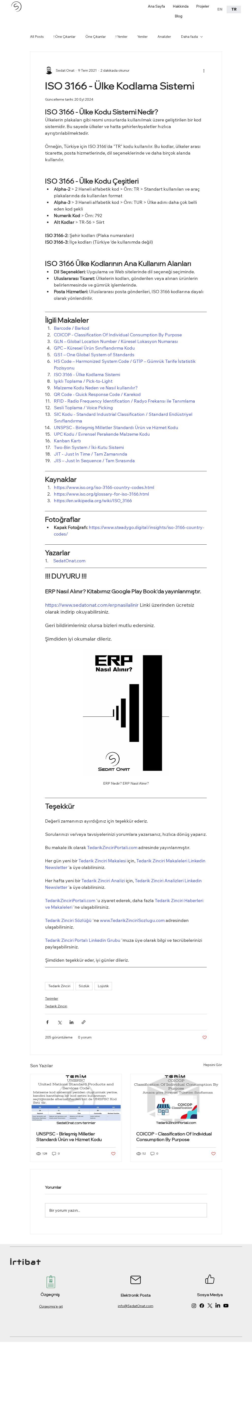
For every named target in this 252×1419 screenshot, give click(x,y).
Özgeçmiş (50, 1294)
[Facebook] (202, 1306)
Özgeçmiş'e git (51, 1306)
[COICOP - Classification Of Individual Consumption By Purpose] (176, 1099)
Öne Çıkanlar (95, 36)
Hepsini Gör (212, 1065)
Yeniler (142, 36)
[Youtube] (226, 1306)
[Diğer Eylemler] (204, 70)
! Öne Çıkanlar (65, 36)
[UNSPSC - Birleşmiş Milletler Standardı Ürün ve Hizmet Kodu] (76, 1099)
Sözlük (84, 986)
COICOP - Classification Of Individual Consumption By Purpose (174, 1136)
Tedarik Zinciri (59, 986)
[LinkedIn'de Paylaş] (71, 1022)
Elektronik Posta (136, 1295)
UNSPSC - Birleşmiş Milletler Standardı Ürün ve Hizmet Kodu (69, 1136)
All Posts (37, 36)
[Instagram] (194, 1306)
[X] (210, 1306)
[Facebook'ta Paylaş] (47, 1022)
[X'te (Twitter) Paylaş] (59, 1022)
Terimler (51, 998)
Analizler (164, 36)
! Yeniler (121, 36)
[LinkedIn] (218, 1306)
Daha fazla (189, 36)
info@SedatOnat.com (135, 1306)
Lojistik (103, 986)
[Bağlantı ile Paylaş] (83, 1022)
